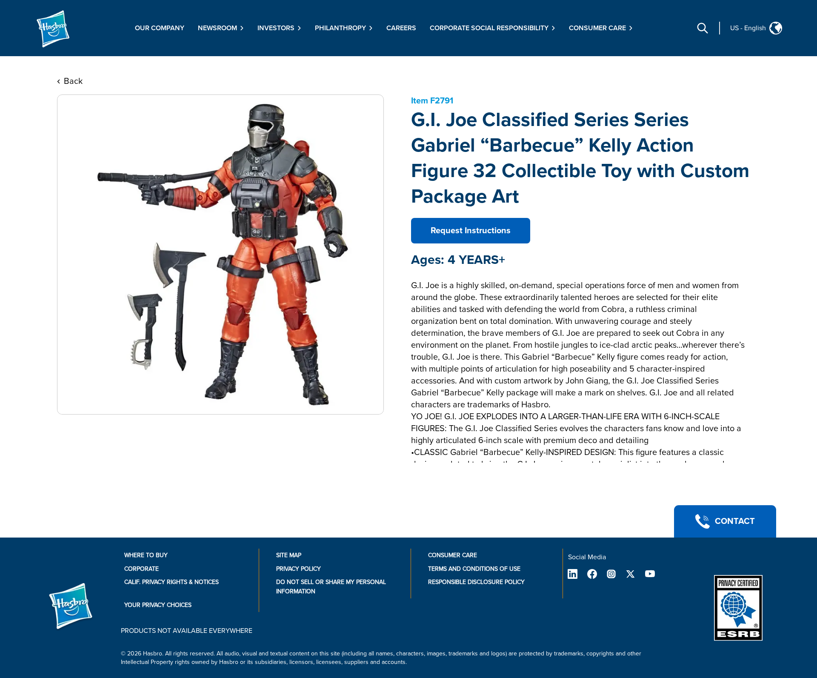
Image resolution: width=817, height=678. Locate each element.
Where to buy (146, 555)
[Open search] (702, 28)
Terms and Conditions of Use (474, 568)
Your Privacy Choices (157, 605)
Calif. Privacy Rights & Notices (171, 582)
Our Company (159, 28)
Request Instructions (471, 231)
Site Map (288, 555)
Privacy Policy (298, 568)
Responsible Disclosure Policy (476, 582)
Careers (401, 28)
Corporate (141, 568)
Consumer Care (452, 555)
